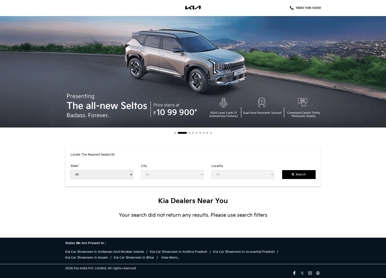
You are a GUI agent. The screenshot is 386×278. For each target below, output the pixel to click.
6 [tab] (200, 133)
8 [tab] (207, 133)
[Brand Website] (318, 272)
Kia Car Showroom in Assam (86, 257)
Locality (217, 166)
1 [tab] (175, 133)
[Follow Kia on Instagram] (310, 272)
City (144, 166)
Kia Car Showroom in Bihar (134, 257)
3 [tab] (189, 133)
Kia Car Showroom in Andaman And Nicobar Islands (104, 252)
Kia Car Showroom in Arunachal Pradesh (244, 252)
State (75, 166)
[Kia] (193, 8)
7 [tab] (204, 133)
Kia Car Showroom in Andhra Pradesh (178, 252)
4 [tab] (193, 133)
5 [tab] (196, 133)
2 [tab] (182, 133)
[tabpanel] (193, 72)
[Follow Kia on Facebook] (294, 272)
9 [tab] (211, 133)
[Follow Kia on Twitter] (302, 272)
